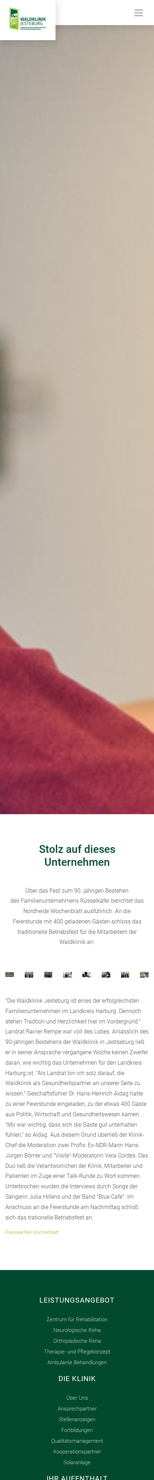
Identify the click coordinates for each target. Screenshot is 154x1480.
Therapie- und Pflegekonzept (77, 1351)
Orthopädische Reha (77, 1341)
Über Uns (77, 1398)
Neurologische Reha (77, 1330)
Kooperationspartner (77, 1451)
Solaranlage (77, 1462)
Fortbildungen (77, 1430)
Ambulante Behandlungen (77, 1362)
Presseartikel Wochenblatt (32, 1232)
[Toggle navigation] (138, 13)
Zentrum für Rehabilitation (77, 1319)
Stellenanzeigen (77, 1419)
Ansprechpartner (77, 1408)
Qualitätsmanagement (77, 1441)
